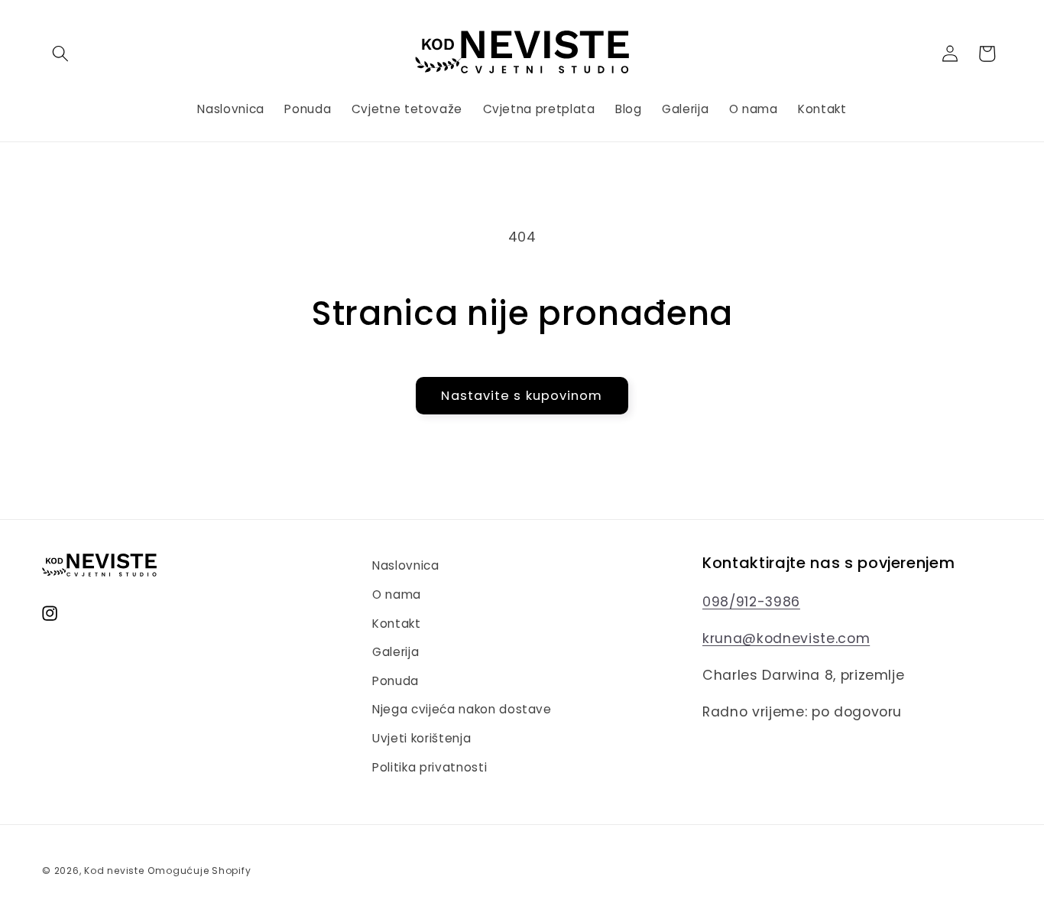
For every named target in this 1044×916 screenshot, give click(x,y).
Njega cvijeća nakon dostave (462, 709)
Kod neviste (114, 870)
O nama (396, 594)
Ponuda (395, 681)
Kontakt (396, 624)
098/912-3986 (751, 602)
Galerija (395, 652)
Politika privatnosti (429, 767)
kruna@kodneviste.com (786, 638)
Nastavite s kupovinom (521, 395)
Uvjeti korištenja (421, 738)
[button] (60, 53)
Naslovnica (405, 565)
